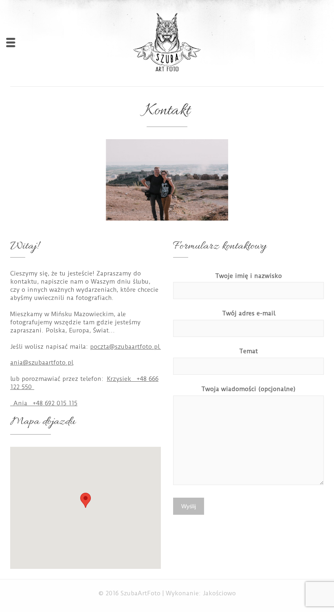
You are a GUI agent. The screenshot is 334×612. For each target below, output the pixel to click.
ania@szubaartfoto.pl (41, 362)
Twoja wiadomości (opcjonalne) (248, 389)
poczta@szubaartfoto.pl (125, 346)
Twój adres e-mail (248, 313)
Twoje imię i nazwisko (248, 276)
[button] (85, 500)
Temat (248, 351)
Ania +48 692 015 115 (44, 403)
